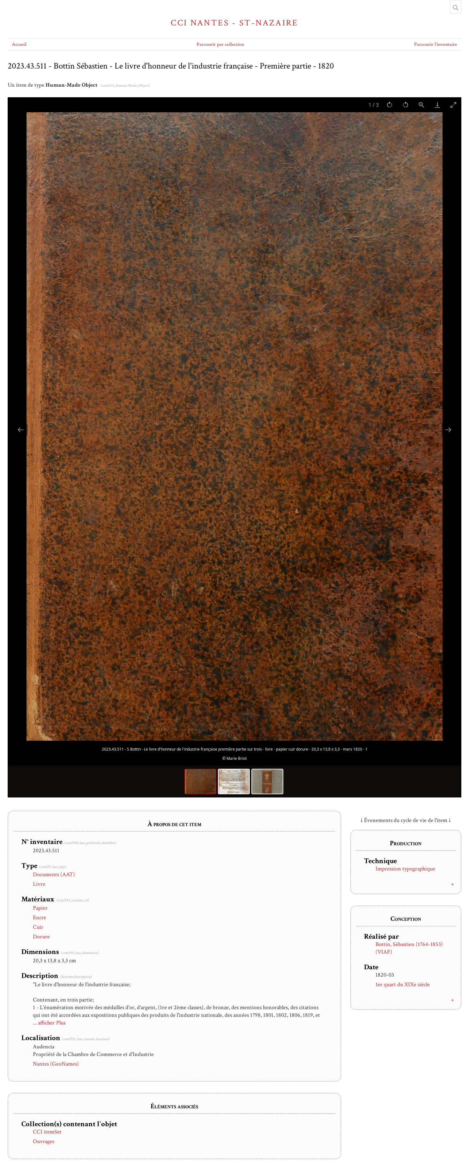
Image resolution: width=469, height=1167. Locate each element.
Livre (39, 884)
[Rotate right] (390, 104)
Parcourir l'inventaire (435, 44)
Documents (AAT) (54, 874)
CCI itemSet (47, 1131)
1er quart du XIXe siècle (403, 984)
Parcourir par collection (220, 44)
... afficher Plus (49, 1022)
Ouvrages (43, 1141)
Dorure (41, 936)
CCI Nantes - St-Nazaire (234, 22)
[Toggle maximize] (453, 104)
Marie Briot (237, 758)
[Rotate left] (405, 104)
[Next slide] (448, 429)
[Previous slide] (20, 429)
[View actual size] (421, 104)
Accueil (19, 44)
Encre (39, 917)
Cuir (38, 927)
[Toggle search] (455, 7)
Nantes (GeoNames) (56, 1064)
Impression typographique (405, 868)
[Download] (437, 104)
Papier (40, 908)
